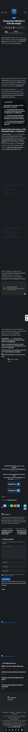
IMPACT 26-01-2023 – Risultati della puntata (12, 666)
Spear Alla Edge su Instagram (13, 351)
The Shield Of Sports (17, 723)
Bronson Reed (10, 500)
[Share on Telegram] (15, 729)
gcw (16, 500)
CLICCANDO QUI (11, 341)
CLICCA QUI (10, 347)
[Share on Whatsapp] (9, 729)
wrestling (19, 89)
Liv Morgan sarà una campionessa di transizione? (13, 671)
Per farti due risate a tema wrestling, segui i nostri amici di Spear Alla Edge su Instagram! (14, 123)
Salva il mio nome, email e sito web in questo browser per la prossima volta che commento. (13, 575)
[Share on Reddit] (12, 729)
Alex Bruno (16, 31)
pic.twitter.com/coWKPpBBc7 (10, 233)
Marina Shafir (6, 140)
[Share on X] (9, 27)
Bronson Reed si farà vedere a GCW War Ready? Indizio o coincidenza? (13, 106)
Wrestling (14, 134)
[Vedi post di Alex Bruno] (6, 32)
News (14, 17)
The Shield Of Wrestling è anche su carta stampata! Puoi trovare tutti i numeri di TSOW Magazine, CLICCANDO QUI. (14, 111)
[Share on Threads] (21, 505)
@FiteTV (14, 231)
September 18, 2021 (17, 237)
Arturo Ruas (13, 140)
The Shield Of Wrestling (7, 723)
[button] (2, 12)
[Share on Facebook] (7, 27)
